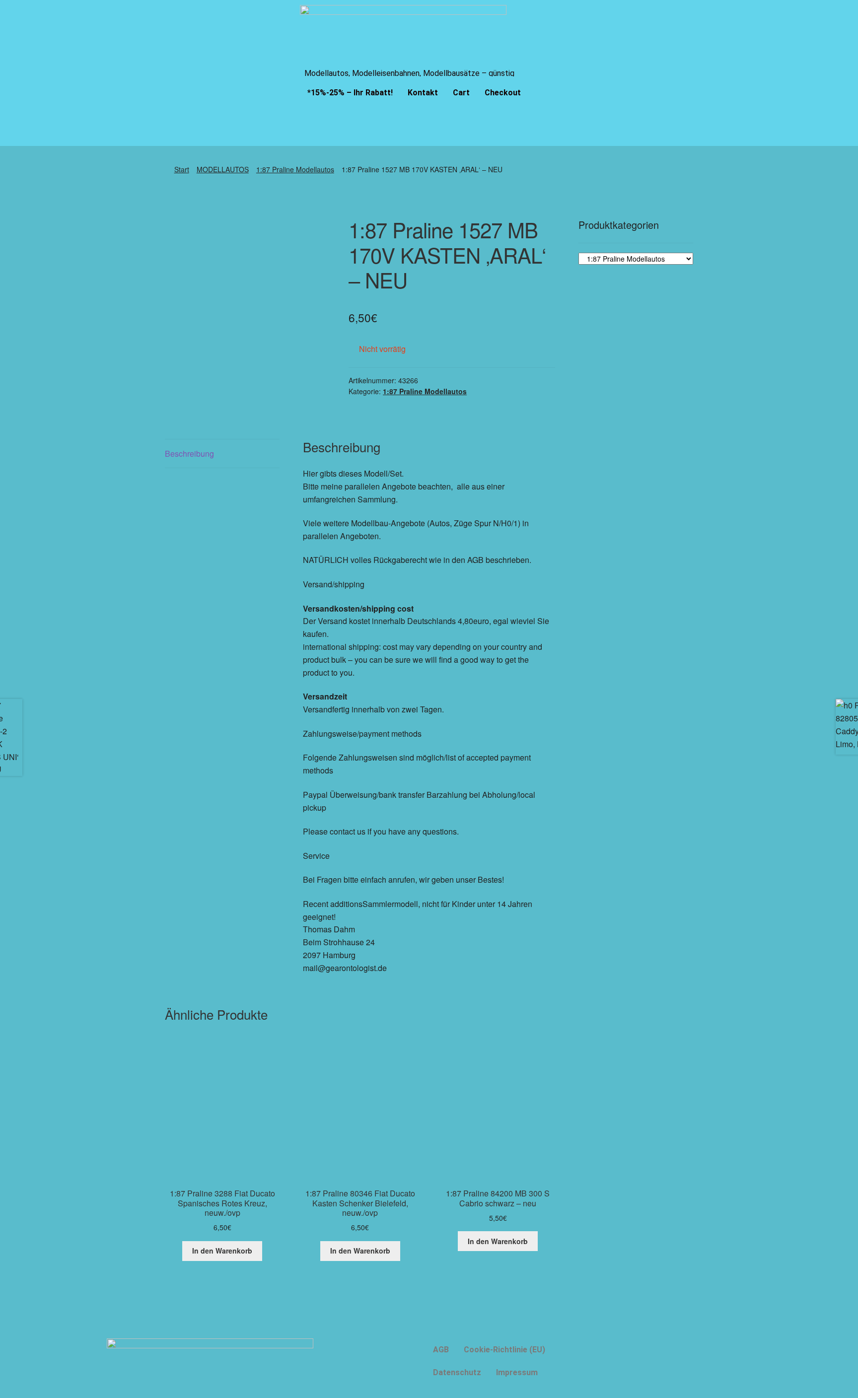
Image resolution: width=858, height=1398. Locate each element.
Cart (461, 92)
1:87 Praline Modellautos (295, 169)
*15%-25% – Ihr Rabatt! (350, 92)
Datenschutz (457, 1372)
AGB (441, 1349)
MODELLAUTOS (223, 169)
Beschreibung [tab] (189, 453)
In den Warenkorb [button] (222, 1251)
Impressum (517, 1372)
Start (181, 169)
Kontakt (423, 92)
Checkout (503, 92)
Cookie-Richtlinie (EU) (504, 1349)
